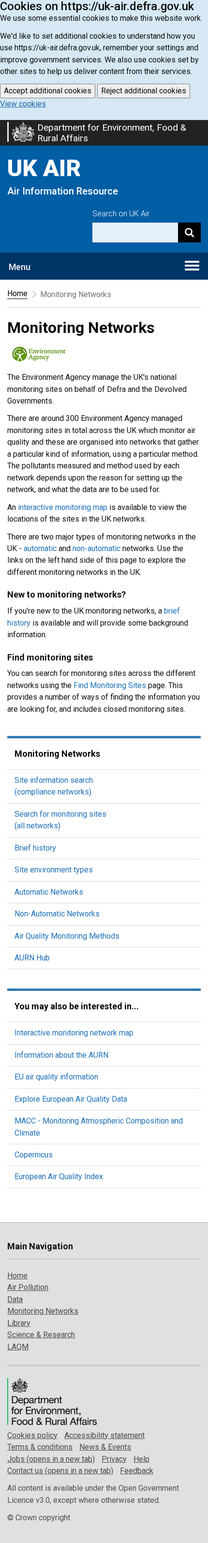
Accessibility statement (104, 1435)
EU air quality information (56, 1076)
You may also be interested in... (77, 1006)
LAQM (18, 1346)
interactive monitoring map (62, 507)
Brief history (35, 848)
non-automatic (96, 548)
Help (141, 1459)
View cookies (23, 103)
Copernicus (34, 1154)
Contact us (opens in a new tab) (60, 1470)
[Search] (189, 232)
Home (17, 293)
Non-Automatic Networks (57, 913)
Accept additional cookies (47, 90)
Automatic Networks (49, 892)
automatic (40, 548)
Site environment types (54, 869)
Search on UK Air (120, 213)
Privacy (114, 1459)
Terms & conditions (40, 1447)
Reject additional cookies (143, 90)
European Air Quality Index (59, 1176)
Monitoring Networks (57, 754)
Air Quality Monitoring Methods (67, 936)
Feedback (136, 1470)
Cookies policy (32, 1435)
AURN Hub (32, 957)
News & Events (105, 1447)
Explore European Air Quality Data (71, 1099)
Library (18, 1323)
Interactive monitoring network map (74, 1032)
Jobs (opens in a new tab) (51, 1459)
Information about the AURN (61, 1055)
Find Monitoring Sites (110, 685)
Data (15, 1299)
